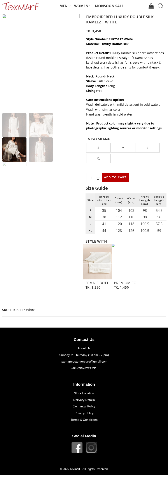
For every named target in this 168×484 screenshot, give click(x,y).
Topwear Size (98, 139)
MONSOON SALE (109, 6)
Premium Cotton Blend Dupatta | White (127, 283)
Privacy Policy (84, 413)
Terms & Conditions (84, 419)
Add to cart (115, 177)
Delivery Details (84, 400)
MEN (64, 6)
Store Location (84, 393)
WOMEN (81, 6)
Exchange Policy (84, 406)
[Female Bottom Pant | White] (97, 261)
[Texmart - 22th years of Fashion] (20, 6)
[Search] (161, 6)
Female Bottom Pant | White (99, 283)
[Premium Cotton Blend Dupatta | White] (126, 261)
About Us (84, 348)
